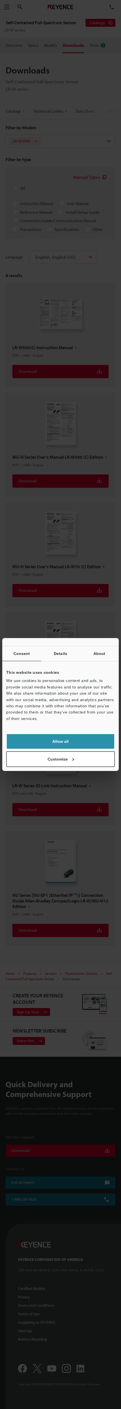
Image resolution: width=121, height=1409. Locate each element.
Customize (58, 759)
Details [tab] (60, 653)
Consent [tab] (22, 653)
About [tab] (99, 653)
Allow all (60, 741)
